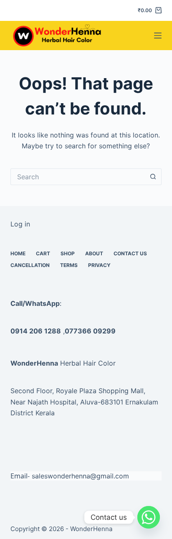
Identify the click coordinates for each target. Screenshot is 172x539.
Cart (43, 253)
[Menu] (158, 35)
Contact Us (130, 253)
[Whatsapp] (148, 517)
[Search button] (153, 176)
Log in (20, 224)
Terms (69, 265)
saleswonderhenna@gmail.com (80, 476)
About (94, 253)
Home (17, 253)
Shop (68, 253)
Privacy (99, 265)
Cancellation (30, 265)
